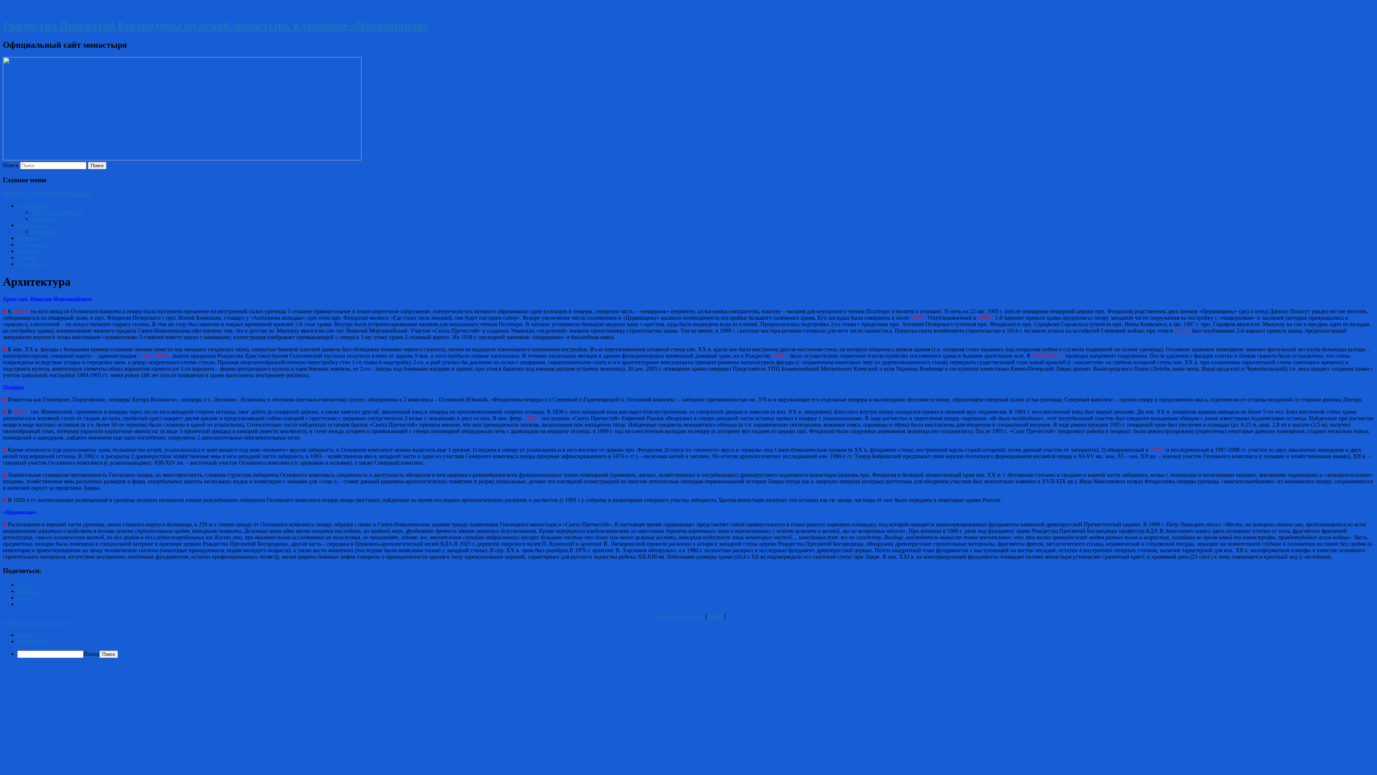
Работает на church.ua (678, 616)
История (27, 238)
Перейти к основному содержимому (47, 194)
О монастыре (33, 206)
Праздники (30, 264)
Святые (26, 257)
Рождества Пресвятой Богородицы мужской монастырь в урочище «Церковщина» (216, 25)
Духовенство (33, 225)
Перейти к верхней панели (36, 623)
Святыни (28, 251)
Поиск (11, 165)
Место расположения (58, 212)
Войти (716, 616)
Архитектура (33, 244)
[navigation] (688, 645)
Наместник (45, 232)
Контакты (44, 219)
